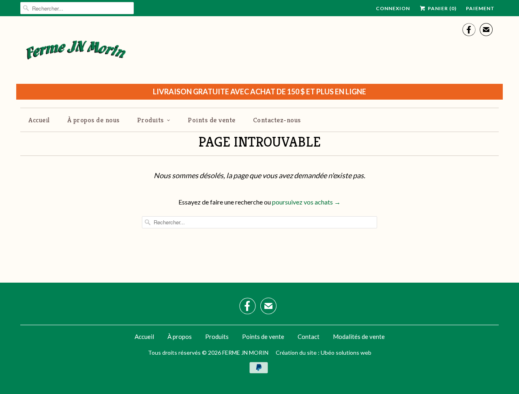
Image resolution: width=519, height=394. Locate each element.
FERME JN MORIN (245, 352)
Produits (150, 119)
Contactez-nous (277, 119)
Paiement (480, 8)
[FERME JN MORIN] (76, 53)
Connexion (393, 8)
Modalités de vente (359, 336)
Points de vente (212, 119)
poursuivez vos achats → (306, 202)
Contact (309, 336)
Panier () (442, 8)
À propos (179, 336)
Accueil (39, 119)
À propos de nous (93, 119)
